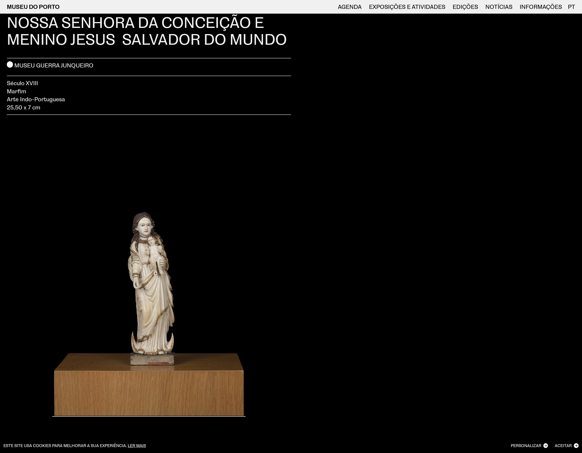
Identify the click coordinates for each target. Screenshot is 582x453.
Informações (541, 7)
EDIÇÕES (465, 7)
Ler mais (137, 445)
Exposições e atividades (407, 7)
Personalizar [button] (526, 445)
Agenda (350, 7)
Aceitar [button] (563, 445)
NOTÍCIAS (498, 7)
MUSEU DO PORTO (33, 6)
